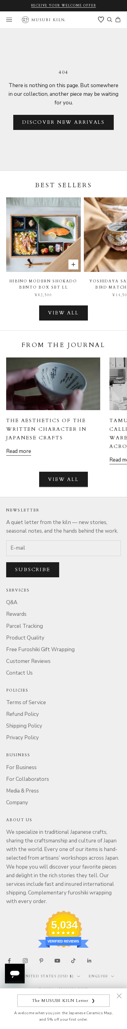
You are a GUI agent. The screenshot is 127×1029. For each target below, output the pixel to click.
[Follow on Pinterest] (41, 961)
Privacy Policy (22, 737)
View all (63, 312)
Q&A (11, 602)
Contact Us (19, 672)
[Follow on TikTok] (73, 961)
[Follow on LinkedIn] (89, 961)
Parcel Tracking (24, 626)
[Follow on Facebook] (9, 961)
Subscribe (32, 569)
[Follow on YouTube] (57, 961)
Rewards (16, 614)
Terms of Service (26, 702)
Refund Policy (22, 714)
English (98, 976)
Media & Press (22, 790)
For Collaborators (27, 779)
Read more (18, 451)
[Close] (119, 996)
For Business (21, 767)
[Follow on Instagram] (25, 961)
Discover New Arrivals (63, 122)
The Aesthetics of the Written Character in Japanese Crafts (46, 429)
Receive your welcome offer (63, 5)
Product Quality (25, 637)
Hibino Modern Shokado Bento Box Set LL (43, 284)
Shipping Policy (24, 725)
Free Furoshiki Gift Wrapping (40, 649)
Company (17, 802)
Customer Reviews (28, 661)
